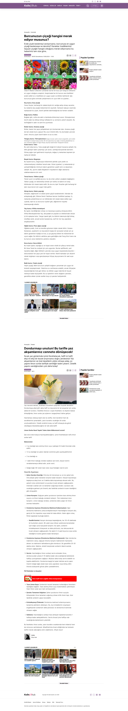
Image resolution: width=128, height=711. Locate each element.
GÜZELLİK (53, 5)
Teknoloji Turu (59, 702)
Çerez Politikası (37, 702)
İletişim (49, 702)
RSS (53, 702)
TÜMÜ (78, 5)
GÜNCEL (46, 5)
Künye (43, 702)
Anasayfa (27, 32)
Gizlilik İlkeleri (27, 702)
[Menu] (102, 6)
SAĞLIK (59, 5)
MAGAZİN (72, 5)
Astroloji (33, 32)
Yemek (33, 344)
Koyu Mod (27, 1)
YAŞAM (65, 5)
